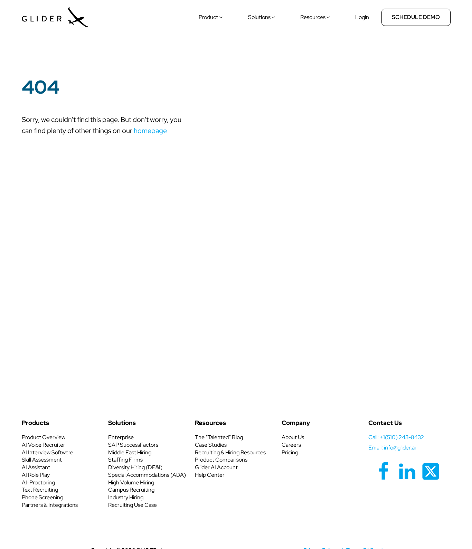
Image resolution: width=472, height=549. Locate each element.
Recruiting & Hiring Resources (230, 452)
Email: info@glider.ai (392, 447)
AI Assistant (36, 467)
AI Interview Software (47, 452)
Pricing (290, 452)
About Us (293, 437)
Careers (291, 444)
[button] (211, 17)
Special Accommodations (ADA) (147, 475)
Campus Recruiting (131, 489)
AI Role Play (36, 475)
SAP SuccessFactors (133, 444)
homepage (150, 130)
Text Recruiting (40, 489)
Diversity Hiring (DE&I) (135, 467)
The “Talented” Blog (219, 437)
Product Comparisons (221, 459)
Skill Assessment (42, 459)
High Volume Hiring (131, 482)
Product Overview (43, 437)
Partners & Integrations (50, 505)
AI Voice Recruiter (43, 444)
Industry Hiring (125, 497)
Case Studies (211, 444)
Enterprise (121, 437)
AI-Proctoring (38, 482)
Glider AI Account (216, 467)
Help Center (210, 475)
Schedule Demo (416, 17)
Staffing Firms (125, 459)
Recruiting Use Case (132, 505)
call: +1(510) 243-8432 (396, 437)
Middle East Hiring (129, 452)
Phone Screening (42, 497)
